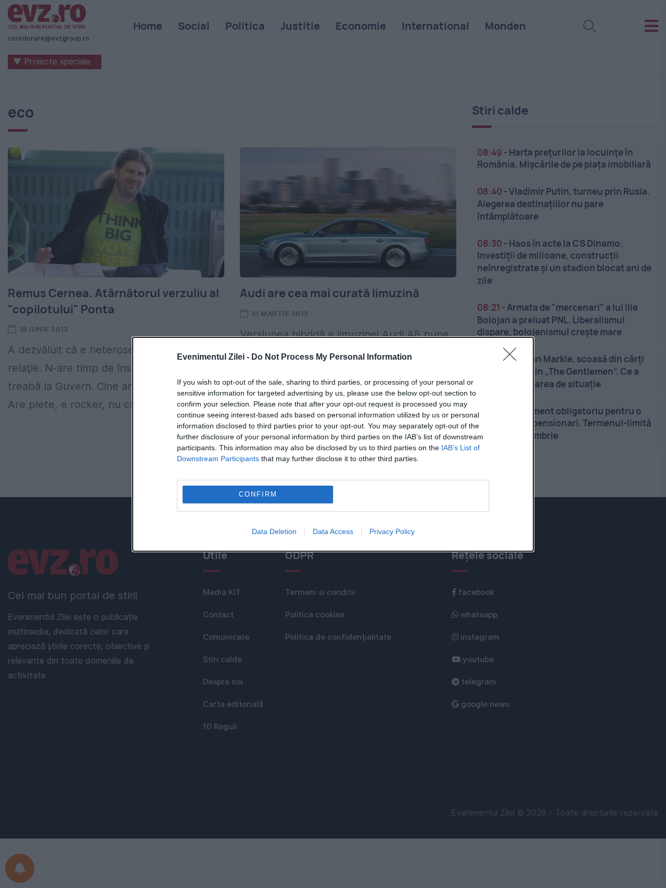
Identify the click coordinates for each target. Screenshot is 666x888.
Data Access (333, 531)
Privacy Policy (392, 531)
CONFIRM (258, 494)
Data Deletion (274, 531)
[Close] (513, 357)
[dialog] (333, 444)
